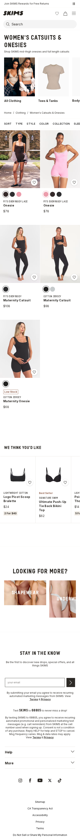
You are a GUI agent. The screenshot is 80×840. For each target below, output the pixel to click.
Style (31, 123)
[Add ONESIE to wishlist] (34, 182)
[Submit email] (70, 682)
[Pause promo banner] (74, 3)
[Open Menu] (74, 13)
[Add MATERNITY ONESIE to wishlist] (34, 372)
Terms (40, 828)
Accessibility (40, 815)
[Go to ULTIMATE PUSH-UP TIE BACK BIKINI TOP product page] (53, 474)
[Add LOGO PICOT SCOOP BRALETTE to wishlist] (29, 482)
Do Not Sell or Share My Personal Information (40, 834)
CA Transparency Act (40, 808)
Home (7, 112)
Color (44, 123)
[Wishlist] (57, 13)
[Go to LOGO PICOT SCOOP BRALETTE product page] (18, 474)
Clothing (21, 112)
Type (19, 123)
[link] (25, 592)
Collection (61, 123)
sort (7, 123)
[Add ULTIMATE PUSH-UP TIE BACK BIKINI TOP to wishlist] (65, 482)
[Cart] (65, 13)
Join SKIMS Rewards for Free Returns (26, 3)
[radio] (5, 194)
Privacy (40, 821)
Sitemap (40, 801)
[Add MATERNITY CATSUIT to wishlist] (34, 277)
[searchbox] (43, 24)
